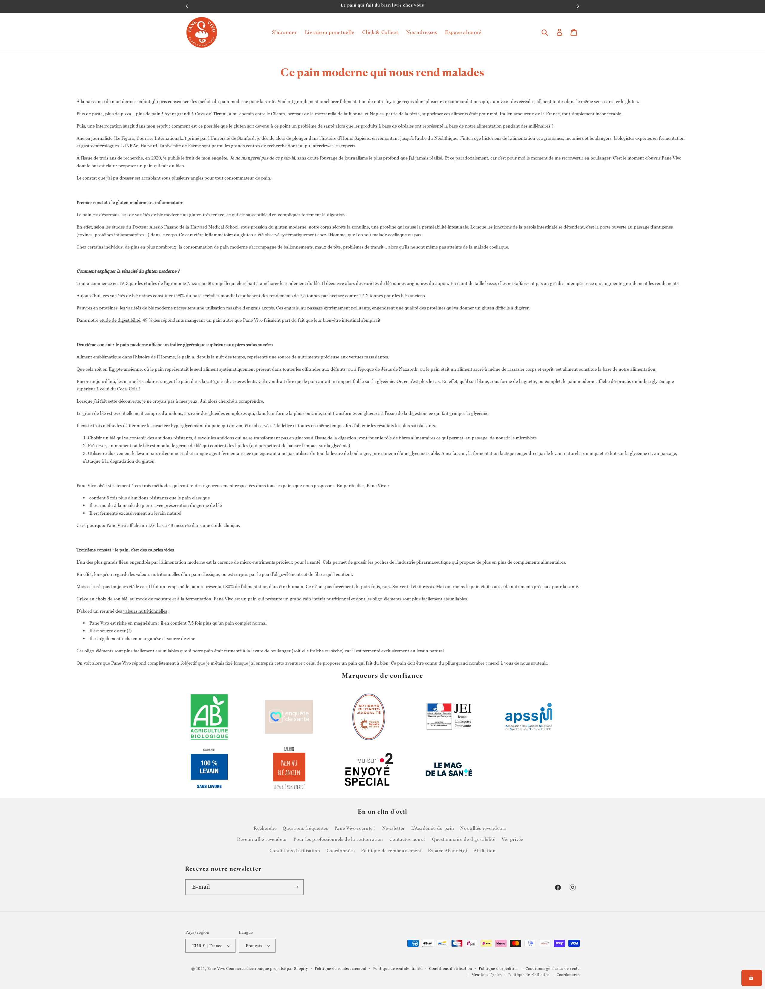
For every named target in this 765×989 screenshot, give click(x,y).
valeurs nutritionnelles (145, 611)
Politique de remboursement (391, 850)
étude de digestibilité (120, 320)
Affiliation (484, 850)
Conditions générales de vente (553, 968)
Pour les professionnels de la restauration (338, 839)
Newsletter (393, 828)
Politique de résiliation (529, 975)
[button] (545, 32)
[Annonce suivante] (578, 6)
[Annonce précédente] (187, 6)
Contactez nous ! (407, 839)
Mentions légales (486, 975)
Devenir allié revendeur (262, 839)
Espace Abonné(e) (447, 850)
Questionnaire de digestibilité (463, 839)
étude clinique (225, 525)
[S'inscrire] (296, 887)
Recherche (265, 828)
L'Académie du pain (432, 828)
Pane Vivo (216, 968)
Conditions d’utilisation (450, 968)
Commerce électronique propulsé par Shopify (267, 968)
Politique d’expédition (499, 968)
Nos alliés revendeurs (483, 828)
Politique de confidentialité (398, 968)
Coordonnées (341, 850)
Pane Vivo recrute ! (355, 828)
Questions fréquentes (305, 828)
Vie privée (512, 839)
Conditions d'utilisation (295, 850)
